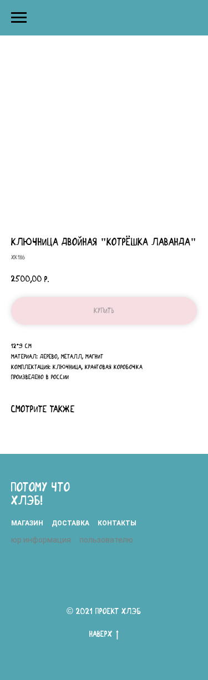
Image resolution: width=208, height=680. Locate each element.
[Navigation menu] (19, 17)
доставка (70, 523)
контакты (117, 523)
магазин (27, 523)
